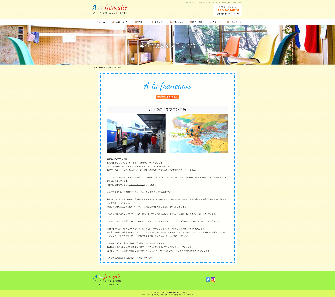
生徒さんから (178, 22)
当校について (121, 22)
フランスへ (159, 22)
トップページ (97, 67)
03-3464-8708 (229, 10)
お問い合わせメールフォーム (227, 13)
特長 (140, 22)
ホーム (102, 22)
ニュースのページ (136, 184)
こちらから (133, 258)
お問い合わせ (235, 22)
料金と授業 (197, 22)
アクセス (216, 22)
